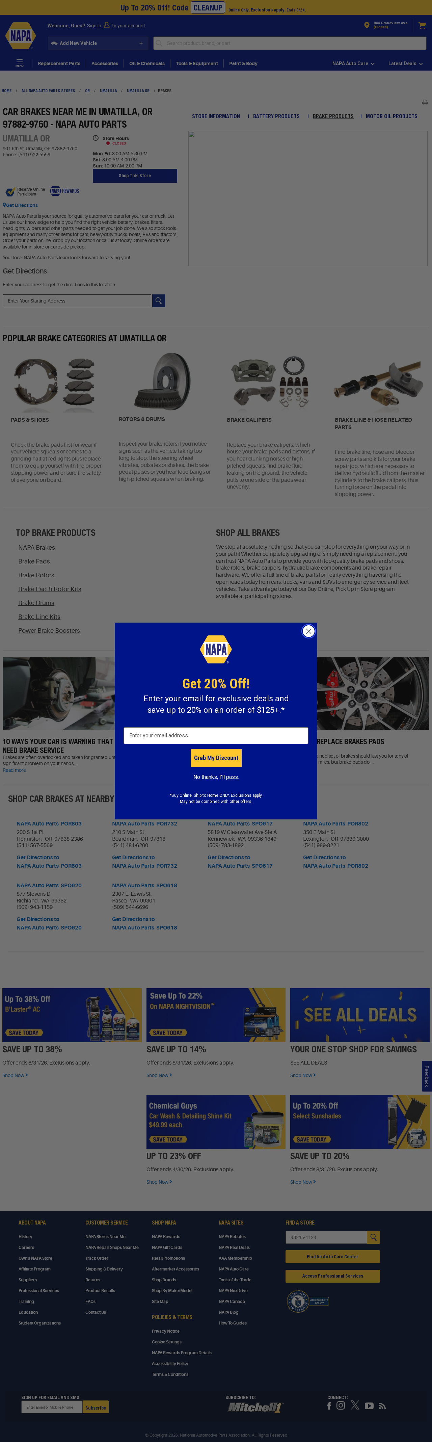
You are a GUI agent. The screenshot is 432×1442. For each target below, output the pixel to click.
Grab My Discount (216, 757)
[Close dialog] (309, 631)
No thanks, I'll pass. (216, 777)
